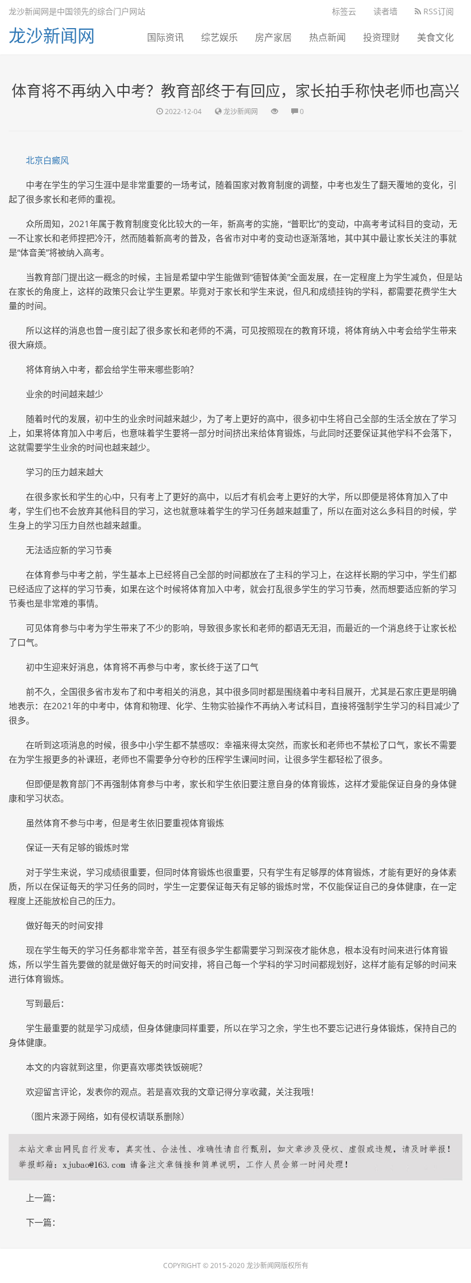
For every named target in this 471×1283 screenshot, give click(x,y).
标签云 (344, 11)
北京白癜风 (47, 160)
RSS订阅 (437, 11)
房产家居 (273, 37)
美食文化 (435, 37)
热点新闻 (327, 37)
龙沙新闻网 (52, 35)
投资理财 (381, 37)
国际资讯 (165, 37)
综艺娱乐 (219, 37)
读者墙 (385, 11)
